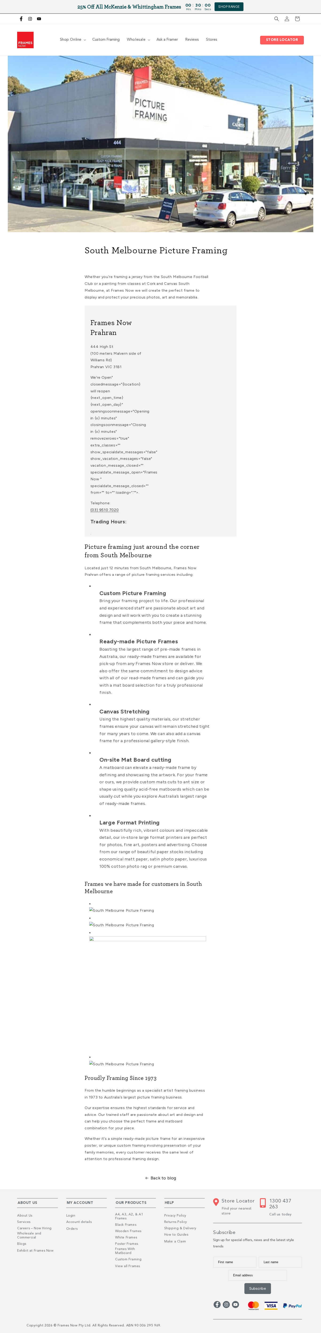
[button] (276, 19)
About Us (24, 1215)
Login (70, 1215)
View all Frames (127, 1266)
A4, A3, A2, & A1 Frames (129, 1216)
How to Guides (176, 1234)
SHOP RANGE (229, 7)
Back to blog (163, 1178)
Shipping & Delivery (180, 1228)
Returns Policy (175, 1222)
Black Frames (125, 1224)
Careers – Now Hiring (34, 1228)
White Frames (126, 1237)
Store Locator (283, 40)
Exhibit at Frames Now (35, 1250)
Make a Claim (175, 1241)
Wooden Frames (128, 1231)
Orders (72, 1228)
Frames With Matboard (125, 1251)
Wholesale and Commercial (29, 1235)
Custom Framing (128, 1259)
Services (24, 1222)
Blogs (21, 1243)
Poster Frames (126, 1243)
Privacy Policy (175, 1215)
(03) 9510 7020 (104, 510)
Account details (79, 1222)
